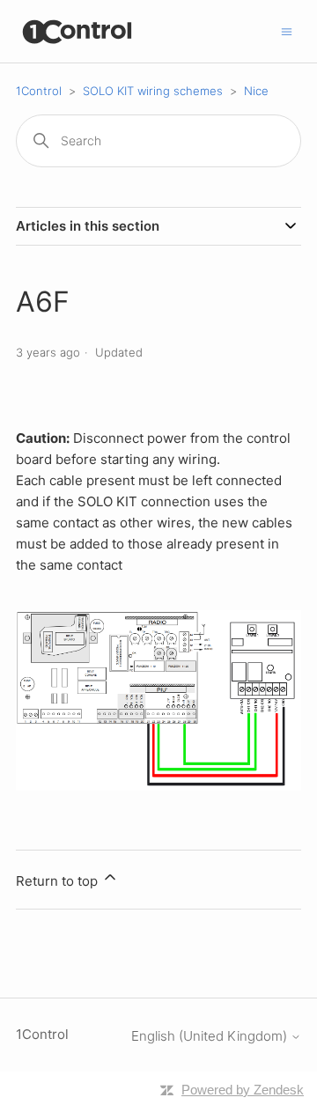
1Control (39, 91)
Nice (256, 91)
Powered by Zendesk (242, 1089)
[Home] (78, 31)
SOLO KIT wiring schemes (153, 91)
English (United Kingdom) (211, 1035)
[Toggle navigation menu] (286, 30)
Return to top (58, 881)
